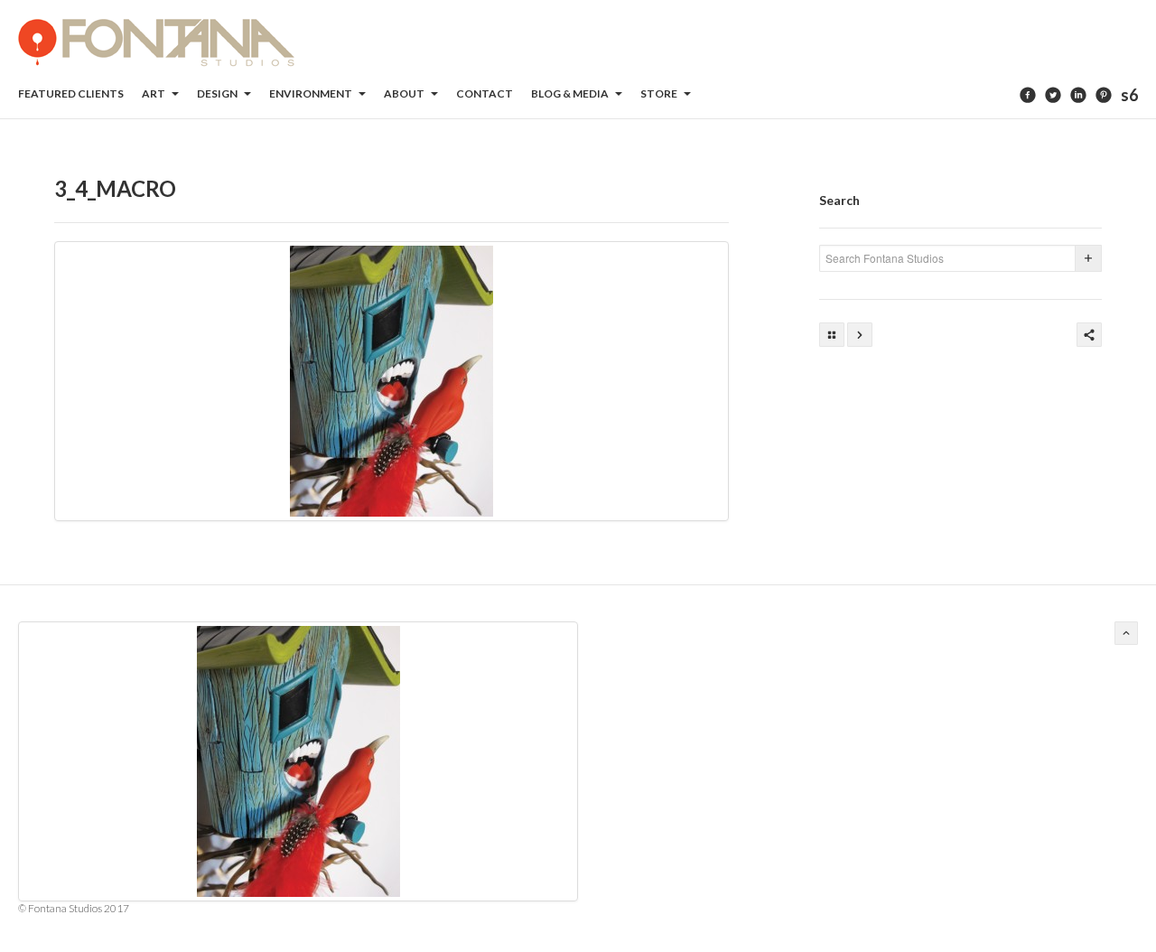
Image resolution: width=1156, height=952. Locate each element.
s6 (1129, 95)
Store (659, 93)
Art (154, 93)
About (405, 93)
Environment (311, 93)
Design (218, 93)
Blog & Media (571, 93)
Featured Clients (71, 93)
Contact (484, 93)
